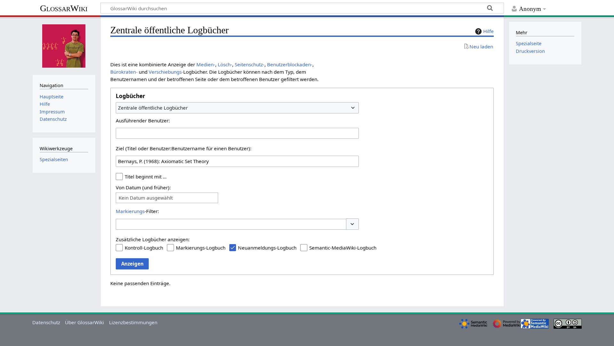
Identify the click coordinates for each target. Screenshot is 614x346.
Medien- (205, 64)
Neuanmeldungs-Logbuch (267, 247)
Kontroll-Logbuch (144, 247)
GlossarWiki (64, 8)
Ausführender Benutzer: (143, 120)
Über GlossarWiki (84, 322)
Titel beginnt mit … (146, 176)
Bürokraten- (124, 72)
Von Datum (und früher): (143, 187)
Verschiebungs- (166, 72)
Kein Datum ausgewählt (146, 198)
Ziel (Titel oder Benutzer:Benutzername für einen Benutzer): (183, 148)
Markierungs (130, 211)
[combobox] (237, 107)
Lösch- (225, 64)
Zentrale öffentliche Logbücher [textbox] (153, 107)
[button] (352, 224)
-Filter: (137, 211)
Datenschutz (46, 322)
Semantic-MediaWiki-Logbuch (342, 247)
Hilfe (488, 31)
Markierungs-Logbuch (200, 247)
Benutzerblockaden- (289, 64)
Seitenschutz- (249, 64)
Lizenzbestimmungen (133, 322)
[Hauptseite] (64, 45)
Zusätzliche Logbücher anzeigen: (153, 239)
